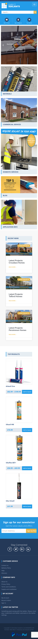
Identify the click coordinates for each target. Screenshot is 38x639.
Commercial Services (12, 124)
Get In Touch (7, 23)
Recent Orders (6, 600)
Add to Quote (27, 392)
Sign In (3, 603)
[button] (3, 45)
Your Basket (29, 23)
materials (7, 94)
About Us (4, 582)
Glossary (4, 573)
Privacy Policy (5, 584)
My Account (5, 598)
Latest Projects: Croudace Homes (17, 261)
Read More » (12, 267)
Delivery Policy (6, 568)
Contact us (4, 565)
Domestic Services (10, 172)
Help (2, 570)
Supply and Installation (9, 589)
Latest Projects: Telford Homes (16, 295)
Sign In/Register (18, 23)
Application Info (10, 227)
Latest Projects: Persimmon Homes (17, 329)
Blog (5, 195)
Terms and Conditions (8, 587)
